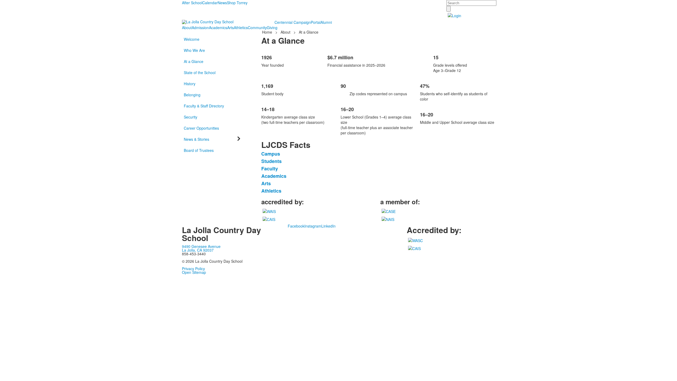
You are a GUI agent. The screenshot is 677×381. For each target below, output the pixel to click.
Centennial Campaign (293, 22)
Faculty (269, 168)
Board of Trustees (199, 150)
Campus (270, 153)
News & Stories (196, 139)
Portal (316, 22)
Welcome (191, 39)
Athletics (241, 27)
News (222, 2)
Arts (230, 27)
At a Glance (193, 61)
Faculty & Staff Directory (204, 105)
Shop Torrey (237, 2)
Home (267, 32)
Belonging (192, 94)
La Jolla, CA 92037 (198, 250)
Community (257, 27)
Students (271, 161)
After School (192, 2)
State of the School (200, 72)
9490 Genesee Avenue (201, 246)
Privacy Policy (193, 268)
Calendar (210, 2)
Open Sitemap (194, 272)
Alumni (326, 22)
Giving (272, 27)
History (189, 83)
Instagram (312, 226)
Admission (200, 27)
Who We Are (194, 50)
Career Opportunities (201, 128)
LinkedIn (328, 226)
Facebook (296, 226)
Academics (218, 27)
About (187, 27)
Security (190, 117)
